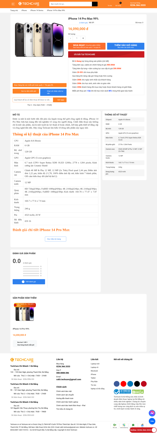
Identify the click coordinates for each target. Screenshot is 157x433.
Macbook (94, 371)
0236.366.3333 (138, 5)
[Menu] (13, 4)
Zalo (152, 421)
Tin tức (93, 385)
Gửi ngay (60, 100)
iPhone (93, 374)
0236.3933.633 (28, 415)
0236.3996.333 (28, 379)
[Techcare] (28, 4)
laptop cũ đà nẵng (97, 389)
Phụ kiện (94, 381)
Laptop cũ (94, 367)
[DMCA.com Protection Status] (138, 392)
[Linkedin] (130, 384)
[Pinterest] (144, 384)
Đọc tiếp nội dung (54, 239)
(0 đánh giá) (83, 23)
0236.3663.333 (28, 397)
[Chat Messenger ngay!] (152, 413)
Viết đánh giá (31, 282)
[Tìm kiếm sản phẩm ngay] (95, 4)
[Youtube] (123, 384)
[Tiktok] (137, 384)
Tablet (93, 378)
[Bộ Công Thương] (123, 391)
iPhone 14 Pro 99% (21, 329)
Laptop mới (95, 364)
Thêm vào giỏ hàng (125, 46)
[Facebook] (117, 384)
